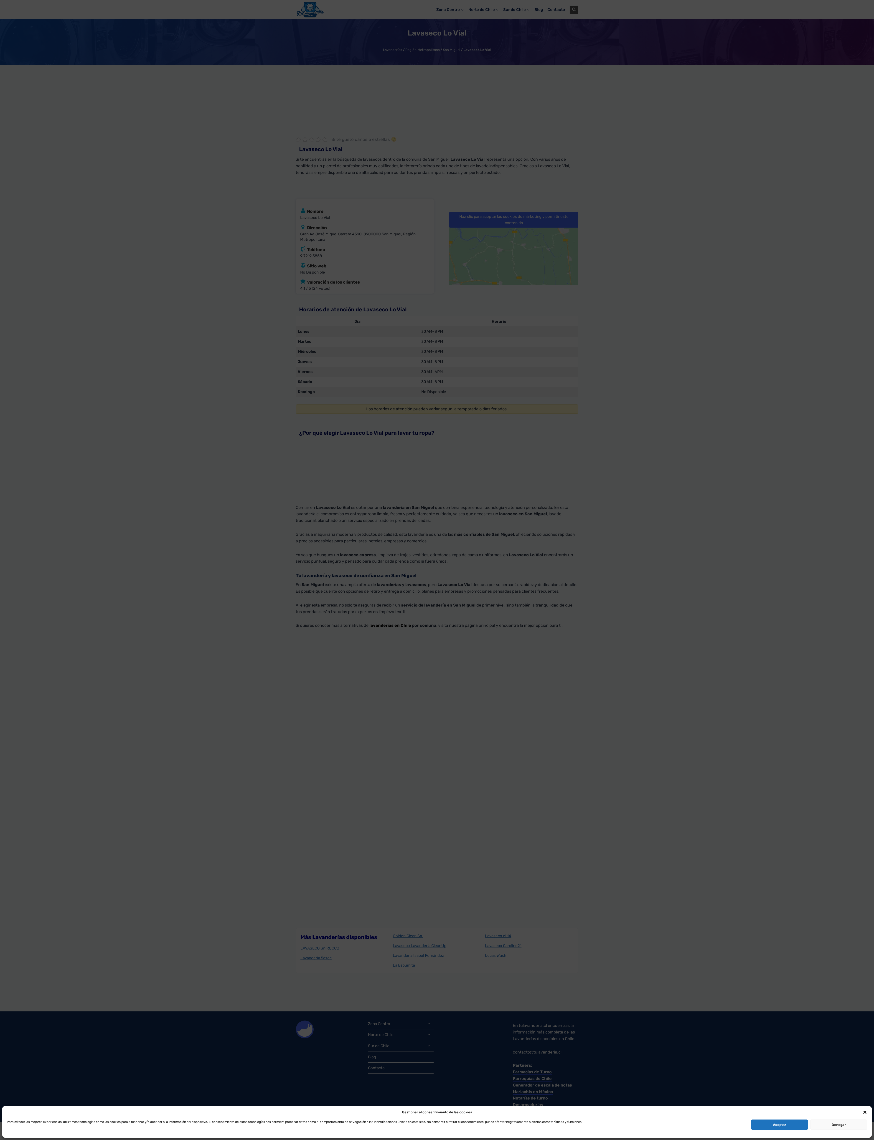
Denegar (839, 1125)
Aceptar (779, 1125)
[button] (865, 1112)
